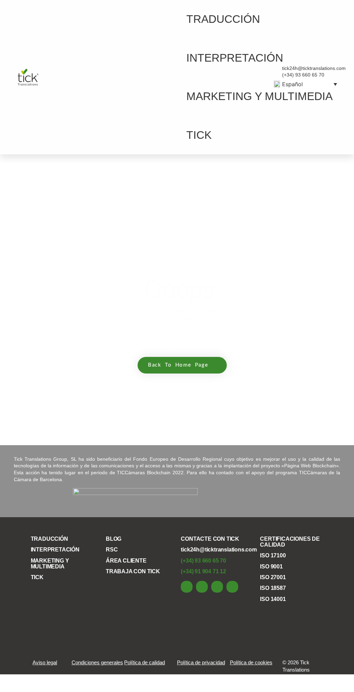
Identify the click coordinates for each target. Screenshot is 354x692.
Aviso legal (44, 662)
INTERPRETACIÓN (234, 58)
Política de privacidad (201, 662)
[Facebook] (202, 587)
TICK (199, 135)
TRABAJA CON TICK (133, 571)
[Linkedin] (187, 587)
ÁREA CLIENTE (126, 561)
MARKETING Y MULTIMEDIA (259, 96)
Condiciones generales (97, 662)
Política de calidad (144, 662)
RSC (112, 549)
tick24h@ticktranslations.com (219, 549)
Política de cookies (251, 662)
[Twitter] (217, 587)
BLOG (113, 539)
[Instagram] (232, 587)
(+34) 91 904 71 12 (203, 571)
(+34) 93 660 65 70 (203, 561)
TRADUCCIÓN (223, 19)
